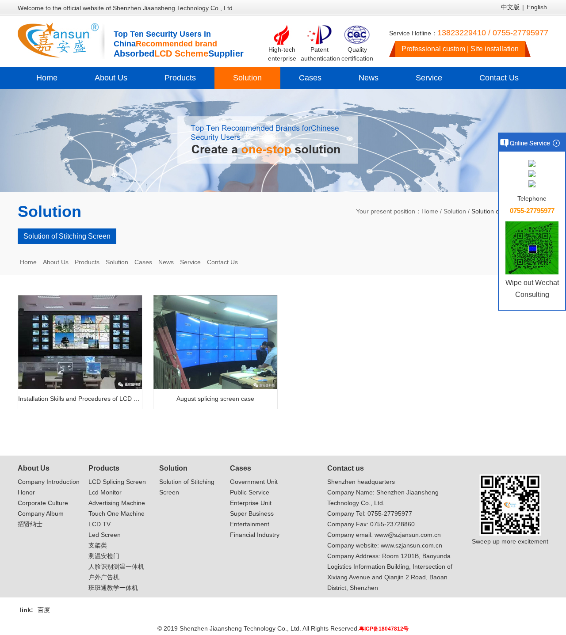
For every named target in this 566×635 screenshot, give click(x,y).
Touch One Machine (116, 513)
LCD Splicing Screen (117, 481)
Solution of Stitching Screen (67, 236)
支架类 (97, 545)
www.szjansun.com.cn (411, 545)
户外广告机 (103, 577)
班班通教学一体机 (113, 587)
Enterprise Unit (251, 502)
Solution (247, 77)
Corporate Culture (43, 502)
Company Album (41, 513)
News (369, 77)
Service (429, 77)
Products (180, 77)
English (537, 7)
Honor (26, 492)
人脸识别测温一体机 (116, 566)
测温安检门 (103, 555)
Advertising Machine (116, 502)
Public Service (249, 492)
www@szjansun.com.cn (408, 534)
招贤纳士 (30, 524)
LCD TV (99, 524)
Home (46, 77)
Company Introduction (49, 481)
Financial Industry (254, 534)
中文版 (510, 7)
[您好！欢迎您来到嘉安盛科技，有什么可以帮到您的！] (531, 163)
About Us (111, 77)
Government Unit (254, 481)
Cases (310, 77)
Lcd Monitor (105, 492)
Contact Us (499, 77)
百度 (44, 609)
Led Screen (104, 534)
